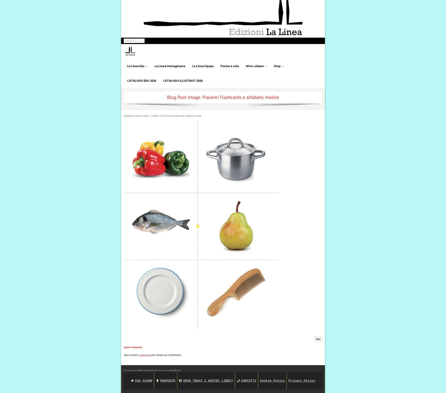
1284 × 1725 (158, 116)
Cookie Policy (272, 381)
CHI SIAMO (143, 381)
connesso (145, 355)
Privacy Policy (302, 381)
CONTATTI (248, 381)
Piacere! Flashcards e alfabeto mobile (184, 116)
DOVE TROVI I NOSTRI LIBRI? (208, 381)
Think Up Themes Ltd (147, 370)
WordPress (175, 370)
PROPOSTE (167, 381)
